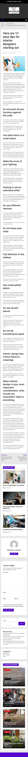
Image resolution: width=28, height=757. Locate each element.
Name (4, 592)
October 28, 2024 (9, 684)
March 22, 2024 (8, 705)
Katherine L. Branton (8, 52)
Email (4, 598)
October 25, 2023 (7, 487)
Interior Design (7, 53)
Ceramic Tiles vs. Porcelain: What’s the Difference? (12, 682)
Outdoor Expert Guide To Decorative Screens (11, 723)
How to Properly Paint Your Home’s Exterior (13, 641)
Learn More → (14, 553)
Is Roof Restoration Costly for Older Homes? (13, 636)
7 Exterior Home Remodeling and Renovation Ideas (13, 702)
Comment (6, 572)
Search (4, 620)
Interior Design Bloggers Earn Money (13, 485)
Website (16, 598)
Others (4, 656)
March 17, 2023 (17, 52)
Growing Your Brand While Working (13, 529)
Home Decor (6, 653)
